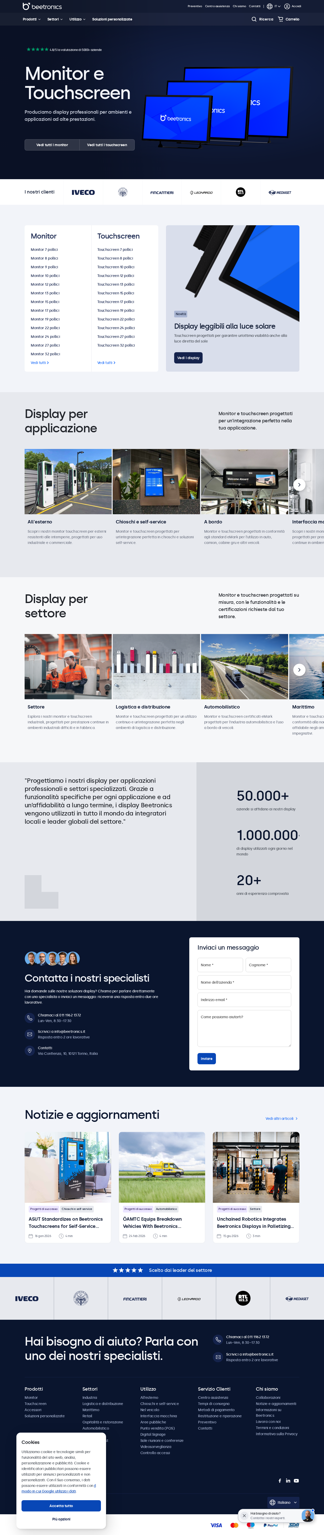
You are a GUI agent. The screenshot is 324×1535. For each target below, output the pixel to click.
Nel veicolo (149, 1410)
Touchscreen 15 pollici (115, 293)
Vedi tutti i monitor (52, 145)
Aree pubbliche (153, 1422)
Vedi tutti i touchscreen (107, 145)
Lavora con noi (268, 1421)
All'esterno (40, 522)
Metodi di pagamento (216, 1410)
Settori (53, 19)
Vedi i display (188, 358)
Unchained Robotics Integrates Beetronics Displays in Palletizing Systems (253, 1223)
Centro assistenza (217, 6)
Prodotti (30, 19)
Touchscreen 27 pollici (116, 336)
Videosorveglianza (155, 1446)
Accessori (33, 1410)
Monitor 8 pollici (44, 258)
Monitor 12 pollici (45, 284)
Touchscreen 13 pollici (115, 284)
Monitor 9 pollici (44, 267)
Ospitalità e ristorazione (102, 1422)
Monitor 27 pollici (45, 345)
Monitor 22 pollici (45, 328)
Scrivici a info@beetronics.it (61, 1031)
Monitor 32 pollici (45, 354)
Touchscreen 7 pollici (115, 249)
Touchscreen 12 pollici (115, 275)
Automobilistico (222, 707)
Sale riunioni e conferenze (162, 1440)
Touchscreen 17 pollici (115, 302)
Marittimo (303, 707)
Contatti (254, 6)
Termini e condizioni (272, 1428)
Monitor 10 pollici (45, 275)
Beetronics (42, 6)
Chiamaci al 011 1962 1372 (59, 1015)
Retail (87, 1416)
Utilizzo (75, 19)
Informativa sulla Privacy (277, 1434)
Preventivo (195, 6)
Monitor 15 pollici (45, 302)
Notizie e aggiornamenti (276, 1403)
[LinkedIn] (288, 1481)
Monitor (31, 1397)
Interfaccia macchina (158, 1416)
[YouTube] (296, 1481)
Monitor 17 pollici (45, 310)
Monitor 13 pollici (45, 293)
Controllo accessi (155, 1453)
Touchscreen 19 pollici (115, 310)
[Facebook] (280, 1481)
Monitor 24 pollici (45, 336)
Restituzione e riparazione (220, 1416)
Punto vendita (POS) (157, 1428)
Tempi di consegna (213, 1403)
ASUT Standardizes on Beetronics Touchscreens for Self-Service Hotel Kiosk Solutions (66, 1223)
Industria (89, 1397)
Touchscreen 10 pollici (115, 267)
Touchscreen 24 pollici (116, 328)
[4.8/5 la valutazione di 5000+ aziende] (37, 49)
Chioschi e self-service (141, 522)
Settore (36, 707)
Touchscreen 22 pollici (116, 319)
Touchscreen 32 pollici (116, 345)
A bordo (213, 522)
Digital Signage (153, 1434)
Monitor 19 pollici (45, 319)
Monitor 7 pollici (44, 249)
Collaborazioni (268, 1397)
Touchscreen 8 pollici (115, 258)
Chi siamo (239, 6)
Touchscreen (35, 1403)
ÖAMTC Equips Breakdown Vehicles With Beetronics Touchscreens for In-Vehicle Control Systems (154, 1223)
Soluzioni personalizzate (112, 19)
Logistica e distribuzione (143, 707)
